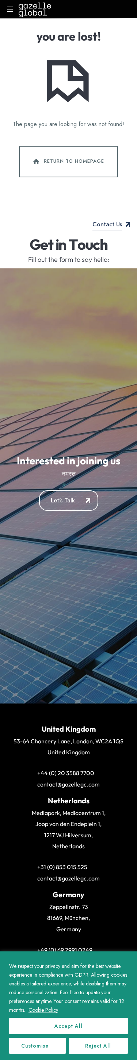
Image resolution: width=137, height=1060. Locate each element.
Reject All (98, 1045)
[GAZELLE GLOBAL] (35, 9)
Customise (35, 1045)
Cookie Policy (43, 1010)
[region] (68, 1005)
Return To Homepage (74, 161)
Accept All (68, 1026)
